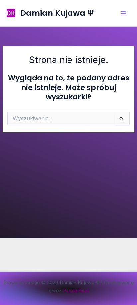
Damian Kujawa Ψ (57, 12)
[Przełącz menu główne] (123, 13)
